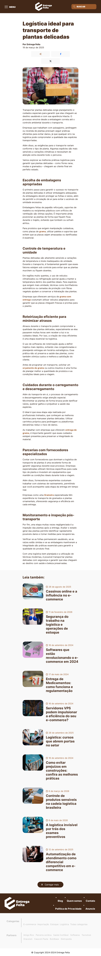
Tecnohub (86, 935)
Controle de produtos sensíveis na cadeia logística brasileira (61, 802)
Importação (43, 924)
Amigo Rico (28, 935)
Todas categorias (78, 924)
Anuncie (90, 908)
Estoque (54, 924)
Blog (60, 900)
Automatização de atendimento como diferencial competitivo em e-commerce (61, 862)
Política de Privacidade (68, 908)
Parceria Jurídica (43, 935)
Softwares (75, 935)
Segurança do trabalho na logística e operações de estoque (57, 624)
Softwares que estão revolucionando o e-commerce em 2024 (62, 656)
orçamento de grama (33, 368)
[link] (17, 903)
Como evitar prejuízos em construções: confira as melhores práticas (62, 770)
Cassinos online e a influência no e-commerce (61, 595)
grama (42, 231)
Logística (64, 924)
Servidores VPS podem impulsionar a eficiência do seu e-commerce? (61, 714)
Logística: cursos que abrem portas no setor (60, 741)
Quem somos (74, 900)
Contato (90, 900)
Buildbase (54, 939)
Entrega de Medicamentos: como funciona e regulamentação (59, 685)
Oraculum (27, 939)
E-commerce (29, 924)
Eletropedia (66, 939)
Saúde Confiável (61, 935)
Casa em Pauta (41, 939)
